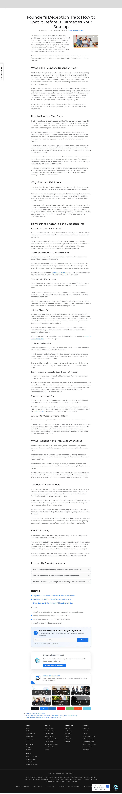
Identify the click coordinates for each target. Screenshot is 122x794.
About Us (86, 728)
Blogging (29, 747)
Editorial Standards (89, 741)
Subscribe (83, 640)
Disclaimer (61, 786)
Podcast (67, 741)
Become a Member (32, 756)
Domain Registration (51, 744)
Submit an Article (88, 739)
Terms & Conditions (22, 786)
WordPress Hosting (51, 739)
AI (26, 741)
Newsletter (86, 749)
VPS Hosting (49, 741)
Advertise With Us (89, 736)
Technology (29, 744)
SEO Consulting (50, 731)
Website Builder (50, 747)
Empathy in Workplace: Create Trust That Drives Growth (54, 596)
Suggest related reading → (54, 665)
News (27, 728)
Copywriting (49, 733)
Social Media (30, 739)
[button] (115, 787)
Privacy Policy (37, 786)
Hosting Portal (30, 762)
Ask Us (66, 736)
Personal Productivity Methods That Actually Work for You (43, 717)
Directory (67, 728)
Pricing (47, 749)
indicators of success (60, 272)
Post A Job (67, 733)
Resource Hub (87, 747)
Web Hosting (49, 736)
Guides (43, 713)
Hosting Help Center (89, 744)
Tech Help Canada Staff (76, 30)
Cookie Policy (49, 786)
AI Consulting (49, 728)
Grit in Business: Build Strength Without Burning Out (53, 603)
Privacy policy (55, 643)
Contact (85, 731)
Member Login (31, 759)
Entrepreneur (36, 713)
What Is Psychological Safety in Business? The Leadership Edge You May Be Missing (51, 715)
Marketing (29, 736)
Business (28, 713)
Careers (85, 733)
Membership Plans (32, 764)
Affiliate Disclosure (74, 786)
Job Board (67, 731)
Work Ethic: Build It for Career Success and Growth (52, 599)
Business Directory (90, 786)
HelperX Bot (68, 739)
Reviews (28, 749)
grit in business (38, 411)
